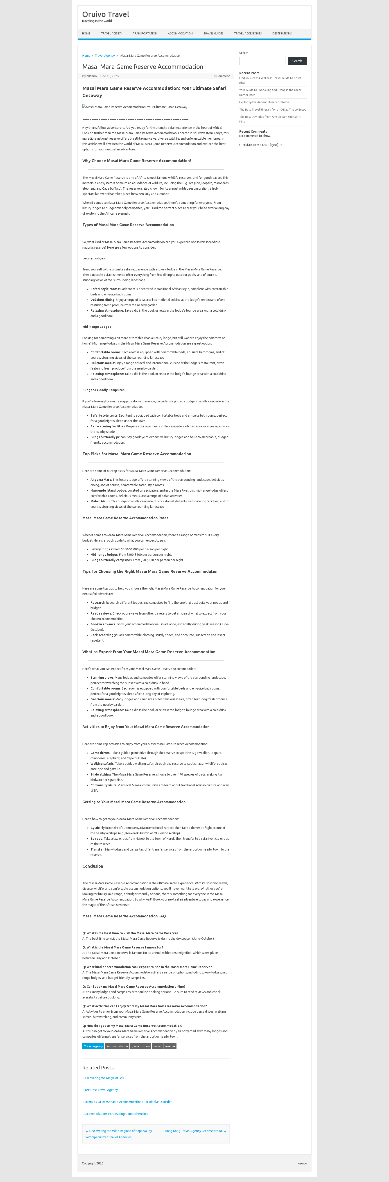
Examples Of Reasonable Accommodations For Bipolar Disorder (128, 1102)
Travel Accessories (248, 33)
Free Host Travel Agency (101, 1090)
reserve (170, 1046)
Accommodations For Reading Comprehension (116, 1114)
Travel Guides (213, 33)
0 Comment (222, 76)
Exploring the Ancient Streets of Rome (264, 102)
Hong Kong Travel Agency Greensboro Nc (195, 1131)
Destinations (282, 33)
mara (146, 1046)
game (135, 1046)
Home (86, 33)
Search (243, 52)
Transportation (145, 33)
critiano (91, 76)
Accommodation (180, 33)
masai (157, 1046)
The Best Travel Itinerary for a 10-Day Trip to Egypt (272, 109)
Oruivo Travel (105, 14)
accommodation (117, 1046)
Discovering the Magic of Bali (104, 1078)
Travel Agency (111, 33)
